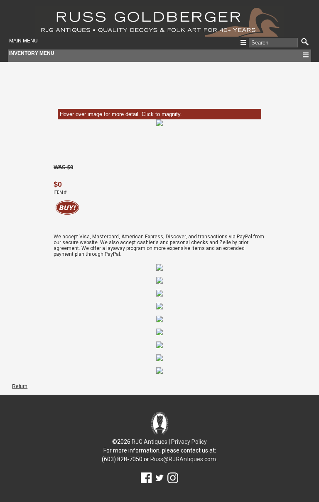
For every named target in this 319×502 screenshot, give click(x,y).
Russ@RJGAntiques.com (183, 459)
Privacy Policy (189, 441)
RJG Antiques (149, 441)
